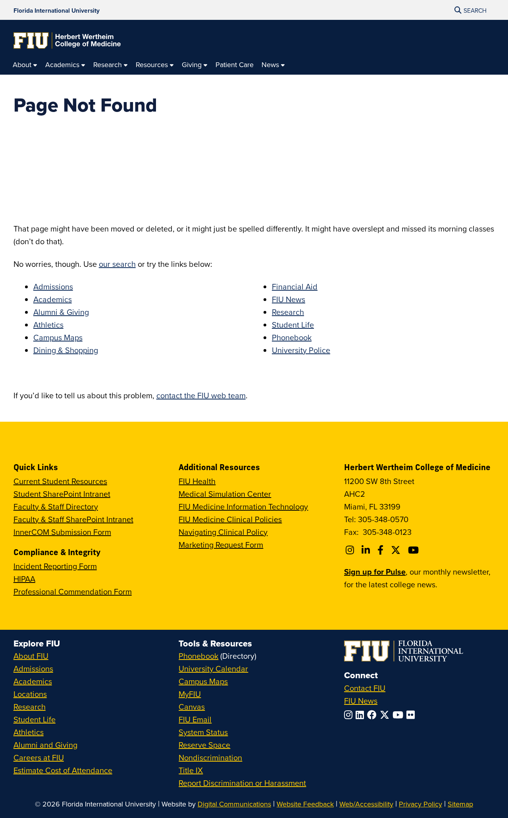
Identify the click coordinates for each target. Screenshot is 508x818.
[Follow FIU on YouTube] (399, 714)
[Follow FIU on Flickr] (412, 714)
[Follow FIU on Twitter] (386, 714)
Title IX (191, 770)
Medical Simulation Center (225, 494)
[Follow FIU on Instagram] (350, 714)
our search (117, 264)
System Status (203, 732)
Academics (52, 299)
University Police (301, 350)
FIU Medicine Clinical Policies (230, 519)
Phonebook (292, 337)
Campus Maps (58, 337)
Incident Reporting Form (55, 566)
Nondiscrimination (210, 757)
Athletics (48, 324)
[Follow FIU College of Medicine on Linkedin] (367, 550)
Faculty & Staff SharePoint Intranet (73, 519)
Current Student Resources (60, 481)
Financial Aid (295, 286)
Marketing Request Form (221, 544)
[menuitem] (25, 65)
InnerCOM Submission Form (62, 532)
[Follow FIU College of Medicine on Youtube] (414, 550)
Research (288, 312)
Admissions (53, 286)
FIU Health (197, 481)
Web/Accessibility (366, 804)
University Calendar (213, 668)
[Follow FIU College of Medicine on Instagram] (351, 550)
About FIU (30, 656)
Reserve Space (204, 744)
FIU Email (195, 719)
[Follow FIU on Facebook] (373, 714)
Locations (30, 694)
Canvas (192, 706)
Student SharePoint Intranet (61, 494)
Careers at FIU (38, 757)
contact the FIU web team (201, 395)
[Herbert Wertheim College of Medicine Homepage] (67, 40)
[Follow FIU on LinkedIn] (361, 714)
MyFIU (190, 694)
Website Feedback (305, 804)
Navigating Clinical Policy (223, 532)
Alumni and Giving (45, 744)
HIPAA (24, 579)
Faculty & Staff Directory (55, 506)
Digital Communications (234, 804)
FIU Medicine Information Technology (243, 506)
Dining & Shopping (65, 350)
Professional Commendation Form (72, 591)
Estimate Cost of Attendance (62, 770)
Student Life (293, 324)
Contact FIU (364, 688)
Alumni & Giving (61, 312)
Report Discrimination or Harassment (242, 783)
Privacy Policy (420, 804)
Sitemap (460, 804)
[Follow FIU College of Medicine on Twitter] (396, 550)
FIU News (288, 299)
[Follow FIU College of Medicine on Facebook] (381, 550)
